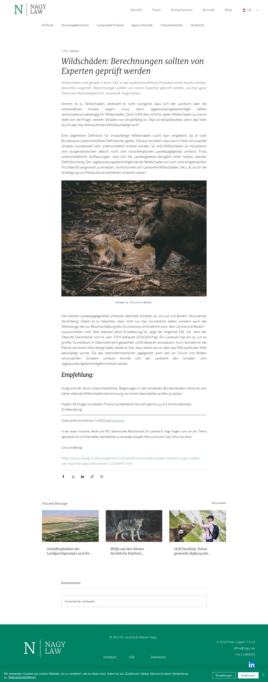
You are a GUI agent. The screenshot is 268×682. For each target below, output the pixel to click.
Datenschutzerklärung (22, 677)
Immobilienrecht (171, 25)
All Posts (48, 25)
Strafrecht (197, 25)
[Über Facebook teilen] (63, 476)
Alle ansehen (218, 502)
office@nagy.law (244, 648)
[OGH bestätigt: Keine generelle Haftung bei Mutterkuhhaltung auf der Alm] (197, 526)
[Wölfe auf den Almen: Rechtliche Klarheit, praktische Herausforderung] (134, 526)
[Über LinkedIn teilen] (82, 476)
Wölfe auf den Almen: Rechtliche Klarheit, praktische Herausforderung (132, 551)
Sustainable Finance (110, 25)
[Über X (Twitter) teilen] (73, 476)
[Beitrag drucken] (102, 476)
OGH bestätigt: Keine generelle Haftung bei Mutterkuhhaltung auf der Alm (195, 551)
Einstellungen (224, 675)
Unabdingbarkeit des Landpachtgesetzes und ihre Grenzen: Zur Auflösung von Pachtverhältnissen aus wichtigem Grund (69, 551)
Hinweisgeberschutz (75, 25)
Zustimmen (248, 675)
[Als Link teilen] (92, 476)
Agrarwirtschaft (142, 25)
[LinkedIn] (251, 664)
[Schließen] (263, 675)
